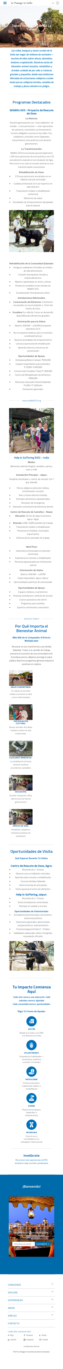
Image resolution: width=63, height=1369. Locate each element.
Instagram (30, 1339)
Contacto (13, 1323)
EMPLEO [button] (12, 1315)
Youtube (45, 1339)
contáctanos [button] (42, 1163)
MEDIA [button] (11, 1308)
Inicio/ (22, 41)
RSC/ (27, 41)
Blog (11, 1335)
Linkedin (13, 1339)
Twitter (44, 1335)
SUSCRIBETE (41, 1244)
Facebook (29, 1335)
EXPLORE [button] (13, 1292)
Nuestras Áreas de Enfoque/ (42, 41)
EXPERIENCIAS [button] (15, 1300)
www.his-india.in (31, 618)
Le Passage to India (21, 3)
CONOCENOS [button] (14, 1284)
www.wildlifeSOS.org (31, 400)
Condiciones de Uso (31, 1346)
